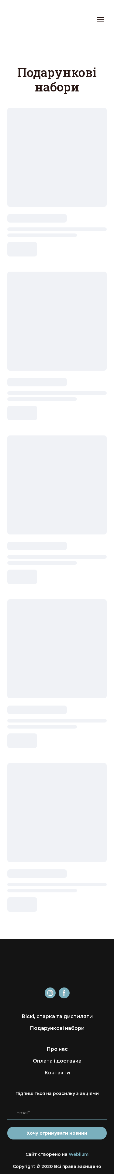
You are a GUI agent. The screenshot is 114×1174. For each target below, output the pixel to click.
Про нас (57, 1049)
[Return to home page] (22, 20)
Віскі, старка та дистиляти (57, 1016)
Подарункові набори (57, 1028)
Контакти (57, 1073)
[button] (50, 992)
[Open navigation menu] (101, 20)
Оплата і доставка (57, 1061)
